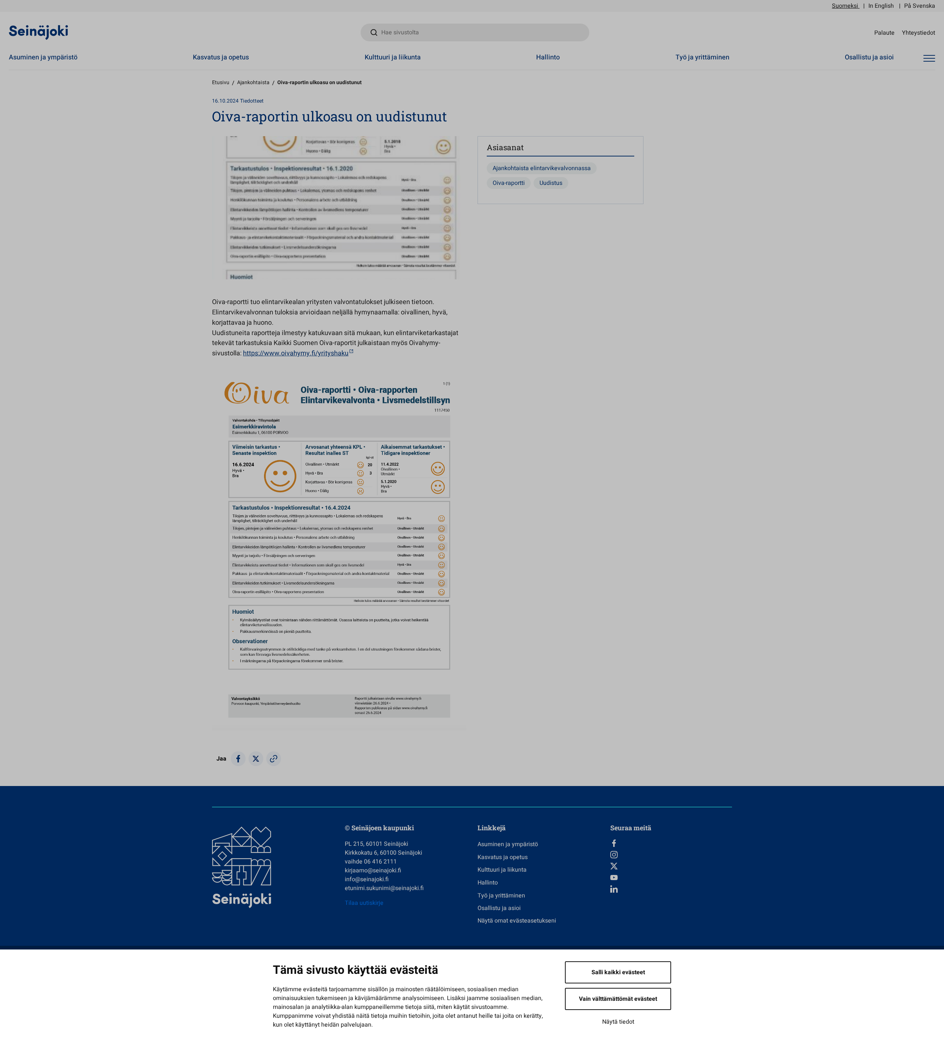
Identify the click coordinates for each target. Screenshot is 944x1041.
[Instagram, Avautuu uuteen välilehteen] (671, 854)
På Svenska (919, 5)
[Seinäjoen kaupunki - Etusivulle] (38, 32)
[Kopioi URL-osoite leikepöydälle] (273, 758)
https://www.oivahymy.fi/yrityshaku (295, 353)
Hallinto (548, 57)
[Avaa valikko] (929, 58)
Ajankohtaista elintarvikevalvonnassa (542, 168)
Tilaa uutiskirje (364, 903)
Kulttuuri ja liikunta (393, 57)
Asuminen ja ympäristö (43, 57)
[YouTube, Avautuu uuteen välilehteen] (671, 877)
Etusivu (220, 82)
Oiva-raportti (509, 183)
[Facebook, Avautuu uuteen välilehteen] (671, 843)
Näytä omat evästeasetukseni (517, 920)
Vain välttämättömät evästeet (618, 999)
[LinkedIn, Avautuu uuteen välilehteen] (671, 889)
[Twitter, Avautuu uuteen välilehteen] (671, 866)
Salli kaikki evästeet (618, 972)
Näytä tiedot (618, 1021)
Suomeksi (845, 5)
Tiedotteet (252, 101)
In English (881, 5)
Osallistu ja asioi (869, 57)
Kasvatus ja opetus (221, 57)
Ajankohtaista (253, 82)
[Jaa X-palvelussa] (256, 758)
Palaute (884, 32)
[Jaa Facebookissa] (238, 758)
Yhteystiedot (918, 32)
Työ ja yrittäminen (702, 57)
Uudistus (550, 183)
